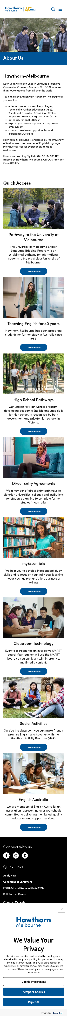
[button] (61, 909)
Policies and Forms (14, 894)
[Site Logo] (20, 9)
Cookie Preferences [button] (34, 982)
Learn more (33, 271)
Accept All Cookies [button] (34, 992)
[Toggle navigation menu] (60, 9)
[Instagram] (16, 855)
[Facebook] (6, 855)
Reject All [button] (33, 1002)
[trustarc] (57, 1013)
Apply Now (9, 875)
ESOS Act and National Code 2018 (23, 888)
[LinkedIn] (25, 855)
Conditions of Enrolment (17, 881)
